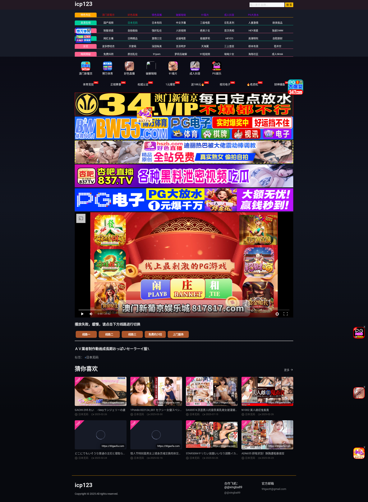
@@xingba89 (232, 492)
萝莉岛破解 (181, 54)
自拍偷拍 (133, 30)
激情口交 (157, 38)
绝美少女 (205, 30)
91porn (156, 54)
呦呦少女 (229, 54)
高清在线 (86, 22)
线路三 (132, 334)
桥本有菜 (253, 46)
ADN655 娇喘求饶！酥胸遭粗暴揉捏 (263, 453)
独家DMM (277, 30)
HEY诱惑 (253, 30)
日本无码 (133, 22)
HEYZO (229, 38)
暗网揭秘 (86, 54)
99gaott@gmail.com (274, 489)
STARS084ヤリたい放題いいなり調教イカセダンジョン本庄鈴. (223, 453)
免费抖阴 (108, 54)
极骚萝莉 (205, 38)
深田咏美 (157, 46)
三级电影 (205, 22)
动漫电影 (181, 38)
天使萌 (132, 46)
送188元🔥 (197, 84)
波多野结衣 (108, 46)
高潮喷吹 (253, 38)
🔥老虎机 (252, 84)
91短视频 (205, 54)
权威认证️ (143, 84)
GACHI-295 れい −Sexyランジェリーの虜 (100, 409)
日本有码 (157, 22)
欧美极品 (278, 22)
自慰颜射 (278, 38)
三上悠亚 (229, 46)
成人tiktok (277, 54)
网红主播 (108, 38)
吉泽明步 (181, 46)
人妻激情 (253, 22)
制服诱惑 (108, 30)
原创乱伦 (133, 54)
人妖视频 (181, 30)
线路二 (109, 334)
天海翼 (205, 46)
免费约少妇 (155, 334)
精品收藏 (86, 30)
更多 (286, 369)
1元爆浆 (170, 84)
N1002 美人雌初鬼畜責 (255, 409)
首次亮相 (229, 30)
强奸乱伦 (157, 30)
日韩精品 (133, 38)
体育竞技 (88, 84)
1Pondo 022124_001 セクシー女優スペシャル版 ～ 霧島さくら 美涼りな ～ (175, 409)
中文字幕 (181, 22)
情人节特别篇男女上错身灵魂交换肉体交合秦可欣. (160, 453)
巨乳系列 (229, 22)
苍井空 (277, 46)
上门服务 (178, 334)
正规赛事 (115, 84)
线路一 (86, 334)
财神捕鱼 (279, 84)
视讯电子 (225, 84)
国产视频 (108, 22)
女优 (85, 46)
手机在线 (86, 38)
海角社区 (253, 54)
